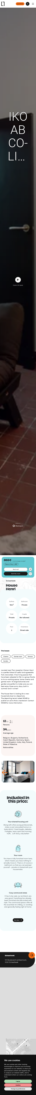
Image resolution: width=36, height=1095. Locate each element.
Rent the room (15, 574)
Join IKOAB (20, 4)
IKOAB (3, 4)
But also (16, 920)
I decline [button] (18, 1085)
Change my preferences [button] (18, 1089)
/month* (19, 561)
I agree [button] (18, 1081)
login (27, 4)
